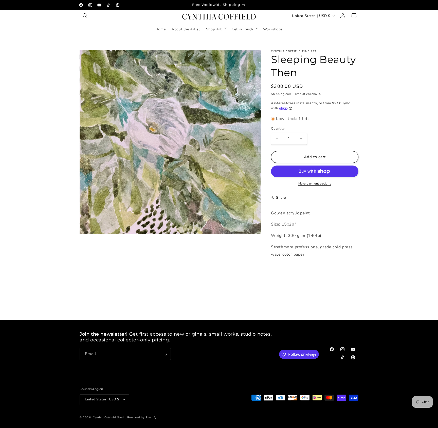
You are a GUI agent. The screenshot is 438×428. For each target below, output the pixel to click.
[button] (85, 15)
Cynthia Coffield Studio (109, 417)
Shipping (278, 94)
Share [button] (281, 197)
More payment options (314, 183)
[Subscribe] (165, 354)
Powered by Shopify (142, 417)
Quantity (278, 128)
